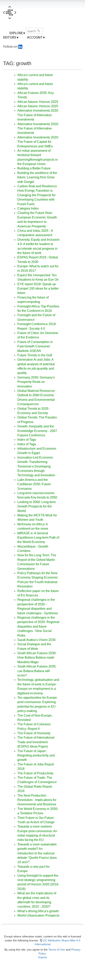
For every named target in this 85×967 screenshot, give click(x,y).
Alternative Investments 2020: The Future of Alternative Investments (38, 115)
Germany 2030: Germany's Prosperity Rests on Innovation (36, 382)
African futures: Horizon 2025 (37, 101)
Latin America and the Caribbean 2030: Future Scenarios (34, 484)
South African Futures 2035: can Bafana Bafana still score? (36, 671)
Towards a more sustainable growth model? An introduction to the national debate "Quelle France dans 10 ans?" (37, 853)
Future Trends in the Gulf (34, 355)
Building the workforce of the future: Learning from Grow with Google (37, 177)
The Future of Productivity (35, 773)
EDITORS (9, 37)
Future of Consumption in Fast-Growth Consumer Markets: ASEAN (35, 346)
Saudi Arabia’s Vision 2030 (36, 639)
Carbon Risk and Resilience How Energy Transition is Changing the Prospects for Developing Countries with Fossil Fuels (37, 195)
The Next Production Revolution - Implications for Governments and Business (36, 800)
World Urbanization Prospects (38, 915)
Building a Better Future (34, 168)
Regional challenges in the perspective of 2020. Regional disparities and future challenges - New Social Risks (38, 626)
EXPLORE (16, 33)
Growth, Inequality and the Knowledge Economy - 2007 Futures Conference (37, 431)
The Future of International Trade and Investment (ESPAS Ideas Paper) (35, 742)
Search (39, 30)
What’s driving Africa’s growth (38, 911)
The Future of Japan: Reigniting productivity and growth (36, 755)
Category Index (28, 208)
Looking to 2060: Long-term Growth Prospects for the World (36, 506)
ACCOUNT (34, 37)
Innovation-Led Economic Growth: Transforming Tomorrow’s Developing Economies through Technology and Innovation (36, 466)
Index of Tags (26, 439)
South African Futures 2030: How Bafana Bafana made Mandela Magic (36, 657)
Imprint (42, 957)
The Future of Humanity (33, 733)
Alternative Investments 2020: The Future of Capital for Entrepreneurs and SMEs (38, 142)
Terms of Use (56, 949)
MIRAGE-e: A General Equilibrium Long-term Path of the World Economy (38, 537)
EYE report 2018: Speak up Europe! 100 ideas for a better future (38, 288)
